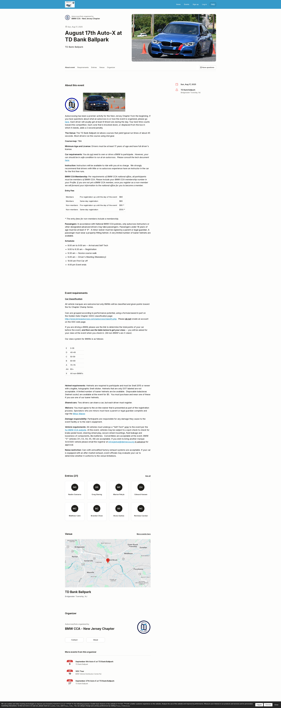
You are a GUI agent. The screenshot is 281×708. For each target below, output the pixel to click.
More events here (144, 534)
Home (178, 4)
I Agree (259, 705)
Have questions (208, 67)
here (67, 122)
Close (276, 705)
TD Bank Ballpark (74, 47)
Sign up (196, 4)
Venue (101, 67)
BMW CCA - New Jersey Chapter (86, 18)
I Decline (268, 705)
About (95, 640)
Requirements (83, 67)
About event (70, 67)
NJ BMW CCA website (75, 430)
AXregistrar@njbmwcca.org (121, 442)
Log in (204, 4)
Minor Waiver (79, 414)
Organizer (111, 67)
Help (213, 4)
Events (186, 4)
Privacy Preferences (123, 705)
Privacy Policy (68, 705)
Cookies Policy (55, 705)
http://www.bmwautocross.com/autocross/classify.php (91, 319)
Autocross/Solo (77, 16)
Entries (94, 67)
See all (148, 476)
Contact (74, 640)
